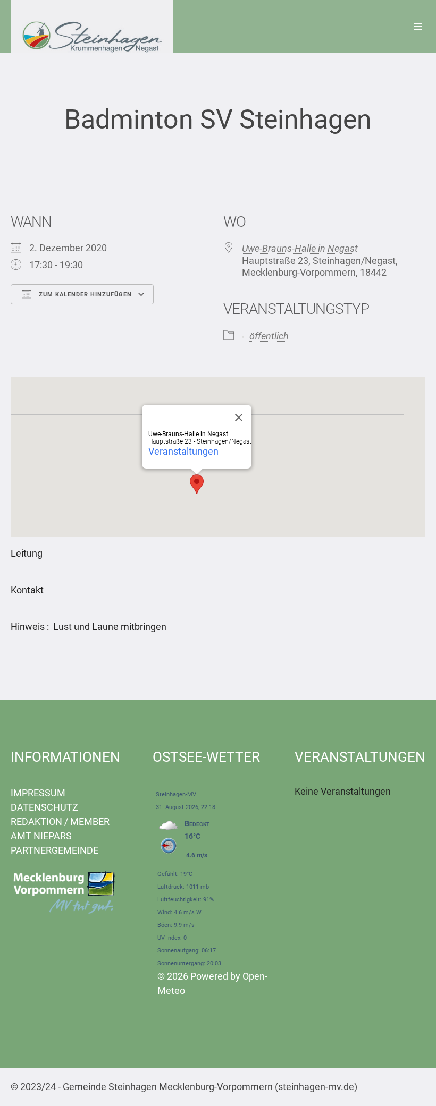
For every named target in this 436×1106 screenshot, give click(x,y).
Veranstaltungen (183, 451)
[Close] (238, 417)
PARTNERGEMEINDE (54, 850)
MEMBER (90, 821)
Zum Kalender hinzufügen (84, 294)
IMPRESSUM (38, 792)
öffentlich (269, 336)
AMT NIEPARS (41, 835)
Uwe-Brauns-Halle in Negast (300, 248)
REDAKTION (36, 821)
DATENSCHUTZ (44, 807)
